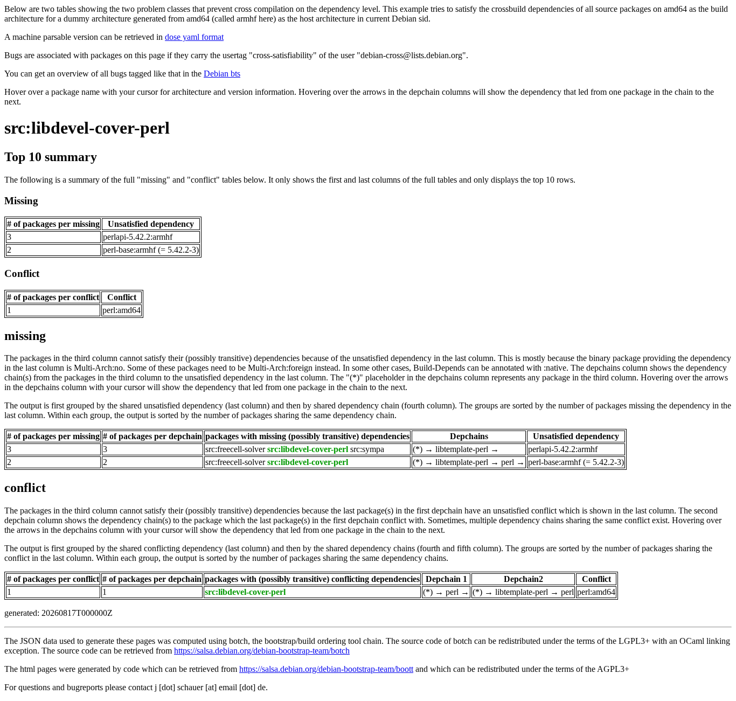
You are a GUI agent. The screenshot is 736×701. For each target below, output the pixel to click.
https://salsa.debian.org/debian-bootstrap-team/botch (262, 650)
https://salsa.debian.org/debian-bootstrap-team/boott (326, 669)
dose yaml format (194, 36)
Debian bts (222, 73)
